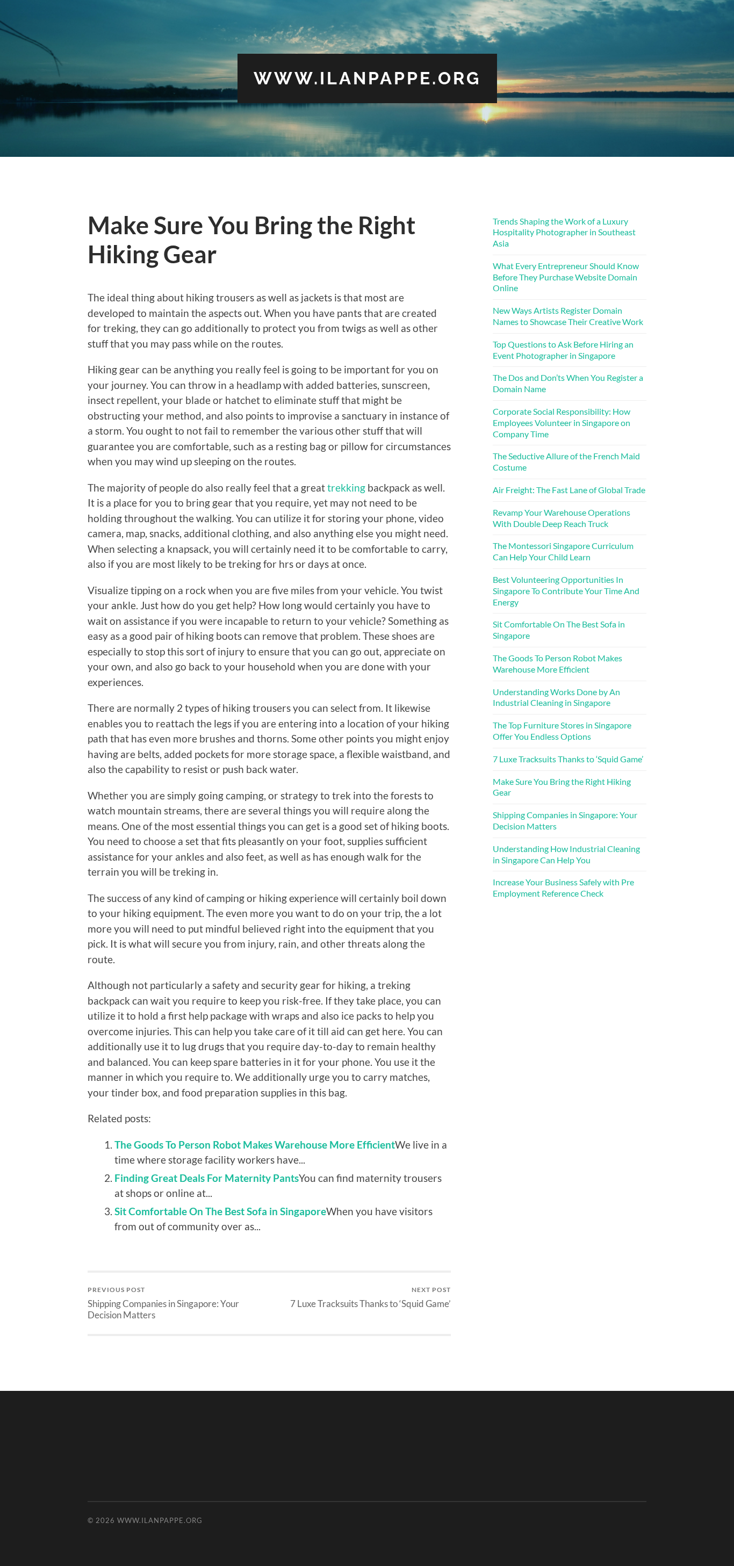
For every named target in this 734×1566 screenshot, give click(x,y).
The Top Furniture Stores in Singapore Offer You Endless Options (562, 730)
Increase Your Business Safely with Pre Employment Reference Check (563, 887)
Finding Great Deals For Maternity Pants (206, 1178)
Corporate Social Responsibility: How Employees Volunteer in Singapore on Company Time (561, 422)
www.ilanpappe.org (367, 78)
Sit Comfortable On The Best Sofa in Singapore (220, 1211)
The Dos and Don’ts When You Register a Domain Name (568, 383)
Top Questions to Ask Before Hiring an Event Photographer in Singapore (563, 349)
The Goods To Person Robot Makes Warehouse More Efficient (254, 1144)
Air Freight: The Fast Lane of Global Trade (569, 490)
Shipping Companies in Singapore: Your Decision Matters (163, 1303)
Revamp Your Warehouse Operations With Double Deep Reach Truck (561, 518)
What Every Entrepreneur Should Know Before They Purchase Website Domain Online (566, 277)
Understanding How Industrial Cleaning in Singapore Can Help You (566, 854)
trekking (346, 487)
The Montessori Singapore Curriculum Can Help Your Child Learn (563, 551)
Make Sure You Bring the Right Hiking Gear (562, 787)
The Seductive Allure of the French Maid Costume (566, 461)
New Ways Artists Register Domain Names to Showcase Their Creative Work (568, 316)
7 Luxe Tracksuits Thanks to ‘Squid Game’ (370, 1297)
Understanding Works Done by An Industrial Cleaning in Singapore (556, 697)
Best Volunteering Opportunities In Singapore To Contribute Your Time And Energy (566, 590)
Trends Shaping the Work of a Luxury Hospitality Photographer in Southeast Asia (564, 232)
